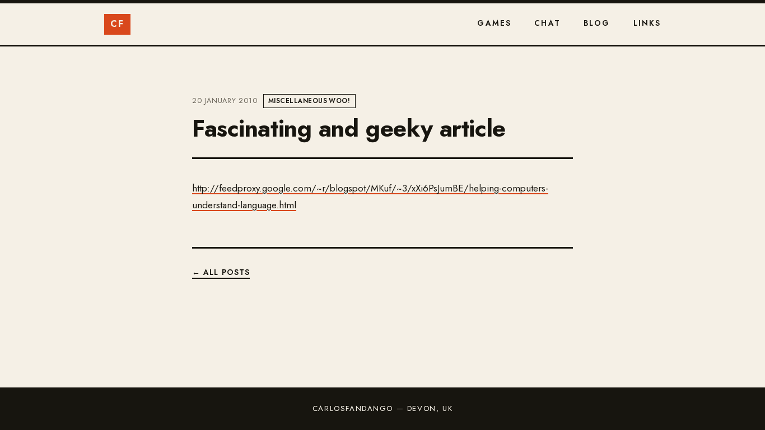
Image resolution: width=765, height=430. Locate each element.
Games (494, 23)
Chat (547, 23)
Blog (597, 23)
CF (117, 23)
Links (647, 23)
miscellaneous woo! (309, 100)
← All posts (221, 272)
